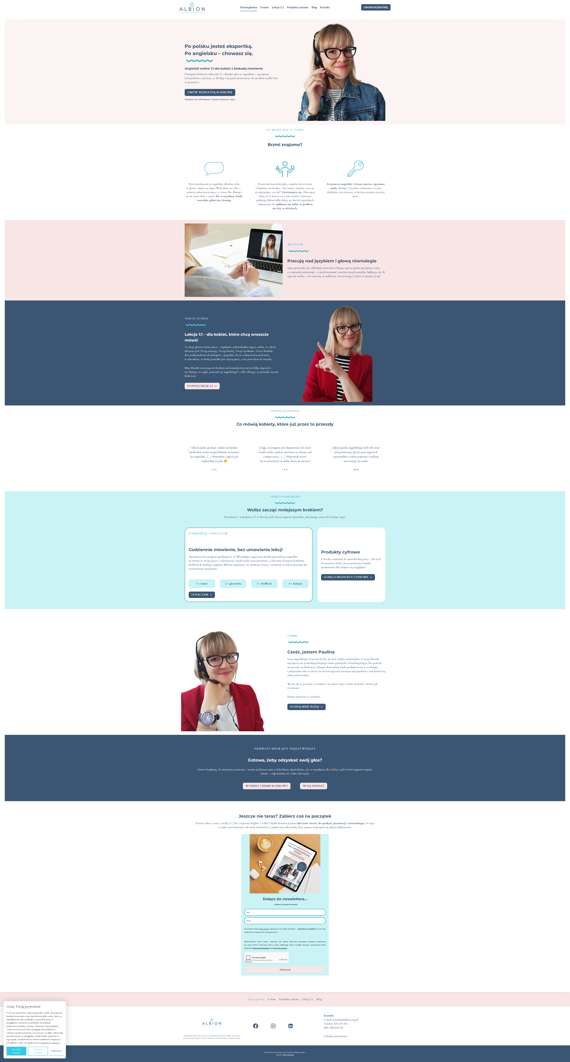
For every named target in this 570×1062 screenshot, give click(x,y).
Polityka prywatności (335, 1036)
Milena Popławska (288, 1055)
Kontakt (325, 7)
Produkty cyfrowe (297, 7)
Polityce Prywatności (280, 948)
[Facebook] (256, 1026)
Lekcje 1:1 (278, 7)
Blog (314, 7)
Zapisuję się (285, 969)
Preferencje (56, 1050)
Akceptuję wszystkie (16, 1051)
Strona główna (248, 7)
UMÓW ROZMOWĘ (376, 7)
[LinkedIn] (290, 1026)
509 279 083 (340, 1024)
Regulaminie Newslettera (261, 948)
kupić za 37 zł (264, 929)
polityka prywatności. (50, 1042)
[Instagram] (273, 1026)
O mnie (264, 7)
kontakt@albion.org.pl (345, 1020)
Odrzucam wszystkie (38, 1051)
